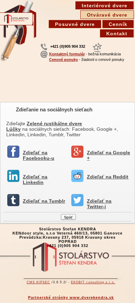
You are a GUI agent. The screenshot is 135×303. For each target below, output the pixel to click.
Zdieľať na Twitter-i (99, 203)
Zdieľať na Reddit (107, 177)
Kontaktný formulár (67, 54)
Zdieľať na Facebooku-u (38, 155)
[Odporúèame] (97, 47)
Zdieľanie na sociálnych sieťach (54, 109)
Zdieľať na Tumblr (44, 201)
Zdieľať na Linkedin (35, 179)
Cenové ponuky (63, 59)
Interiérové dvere (104, 5)
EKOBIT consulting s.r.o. (93, 282)
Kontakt (116, 33)
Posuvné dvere (75, 24)
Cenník (118, 24)
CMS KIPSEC (38, 282)
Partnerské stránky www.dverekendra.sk (71, 297)
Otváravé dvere (107, 15)
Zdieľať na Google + (108, 155)
